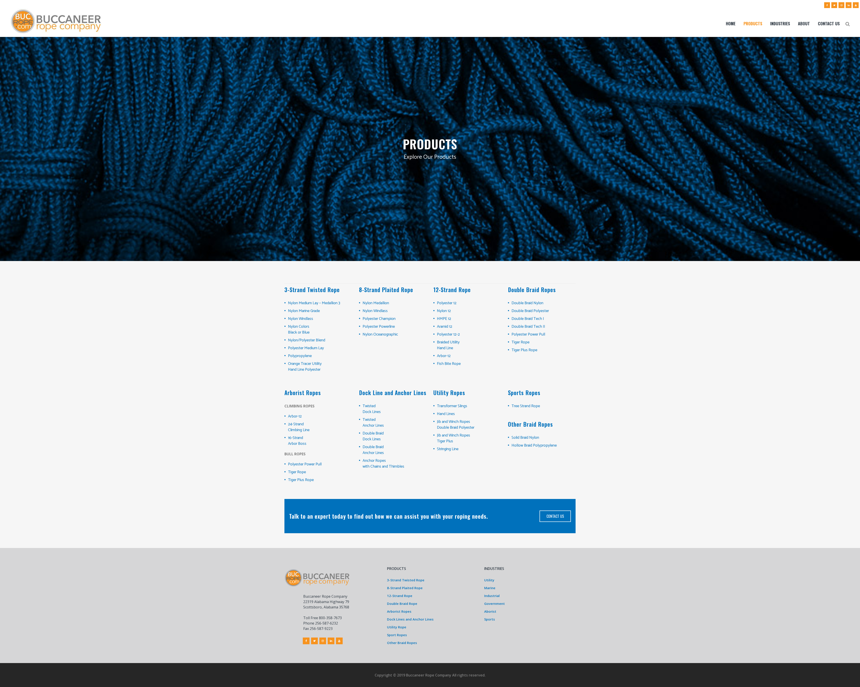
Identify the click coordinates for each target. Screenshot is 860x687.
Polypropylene (300, 356)
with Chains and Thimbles (383, 466)
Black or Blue (299, 332)
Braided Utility (448, 342)
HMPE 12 (444, 318)
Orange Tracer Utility (305, 363)
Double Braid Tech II (528, 326)
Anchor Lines (373, 425)
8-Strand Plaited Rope (405, 588)
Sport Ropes (397, 635)
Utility (489, 580)
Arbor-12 (444, 356)
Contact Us (555, 516)
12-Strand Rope (399, 595)
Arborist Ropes (399, 611)
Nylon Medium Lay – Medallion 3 (314, 303)
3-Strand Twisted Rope (405, 580)
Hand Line (445, 348)
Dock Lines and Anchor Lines (410, 619)
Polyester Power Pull (528, 334)
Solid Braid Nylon (525, 437)
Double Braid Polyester (530, 311)
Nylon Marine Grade (304, 311)
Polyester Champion (379, 318)
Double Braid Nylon (527, 303)
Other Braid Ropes (402, 642)
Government (494, 603)
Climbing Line (299, 430)
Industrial (492, 595)
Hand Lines (446, 414)
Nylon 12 (444, 311)
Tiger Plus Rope (524, 350)
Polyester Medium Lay (306, 348)
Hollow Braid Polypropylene (534, 445)
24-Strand (296, 424)
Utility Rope (396, 627)
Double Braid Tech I (528, 318)
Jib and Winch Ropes (453, 421)
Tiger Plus (445, 441)
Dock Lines (372, 412)
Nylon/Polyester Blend (306, 340)
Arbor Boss (297, 443)
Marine (489, 588)
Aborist (490, 611)
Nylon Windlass (300, 318)
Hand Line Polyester (304, 369)
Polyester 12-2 (448, 334)
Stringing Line (447, 449)
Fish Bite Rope (449, 363)
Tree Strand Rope (526, 406)
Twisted (369, 406)
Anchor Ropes (374, 460)
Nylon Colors (298, 326)
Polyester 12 (446, 303)
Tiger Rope (520, 342)
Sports (489, 619)
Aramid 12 (444, 326)
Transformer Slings (452, 406)
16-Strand (295, 437)
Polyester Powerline (379, 326)
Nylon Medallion (376, 303)
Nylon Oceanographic (380, 334)
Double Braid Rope (402, 603)
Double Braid (373, 433)
